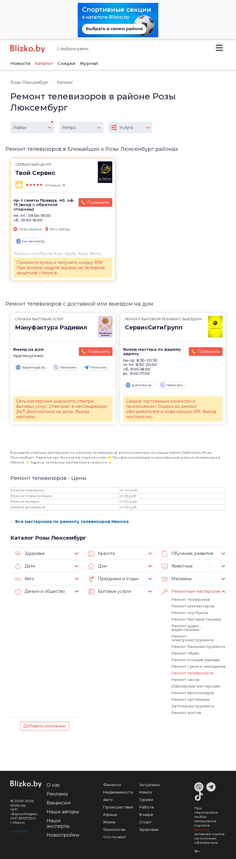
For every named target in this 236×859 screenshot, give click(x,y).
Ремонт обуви (185, 653)
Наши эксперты (58, 823)
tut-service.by (33, 241)
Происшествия (118, 807)
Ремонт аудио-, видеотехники (186, 628)
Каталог (44, 63)
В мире (146, 814)
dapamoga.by (33, 367)
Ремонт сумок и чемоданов (198, 666)
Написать (68, 367)
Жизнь (109, 822)
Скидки (66, 63)
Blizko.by (202, 829)
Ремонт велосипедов (193, 692)
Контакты (18, 831)
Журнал (89, 63)
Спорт (145, 822)
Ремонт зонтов (186, 712)
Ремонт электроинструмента (193, 638)
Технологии (114, 829)
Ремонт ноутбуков (190, 612)
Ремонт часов (185, 679)
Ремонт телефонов (191, 599)
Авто (108, 799)
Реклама (57, 794)
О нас (53, 785)
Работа (146, 807)
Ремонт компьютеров (193, 606)
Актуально (149, 784)
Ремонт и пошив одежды (196, 659)
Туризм (146, 799)
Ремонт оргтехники (191, 699)
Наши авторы (63, 811)
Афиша (110, 814)
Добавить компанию (44, 726)
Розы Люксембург (29, 82)
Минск (145, 792)
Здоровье (149, 829)
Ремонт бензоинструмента (198, 646)
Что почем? (114, 837)
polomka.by (142, 385)
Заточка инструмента (193, 706)
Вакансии (59, 803)
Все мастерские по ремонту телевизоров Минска (72, 521)
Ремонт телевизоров (193, 673)
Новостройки (63, 835)
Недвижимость (118, 792)
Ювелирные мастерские (196, 686)
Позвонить (98, 202)
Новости (20, 63)
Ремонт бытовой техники (196, 619)
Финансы (112, 784)
